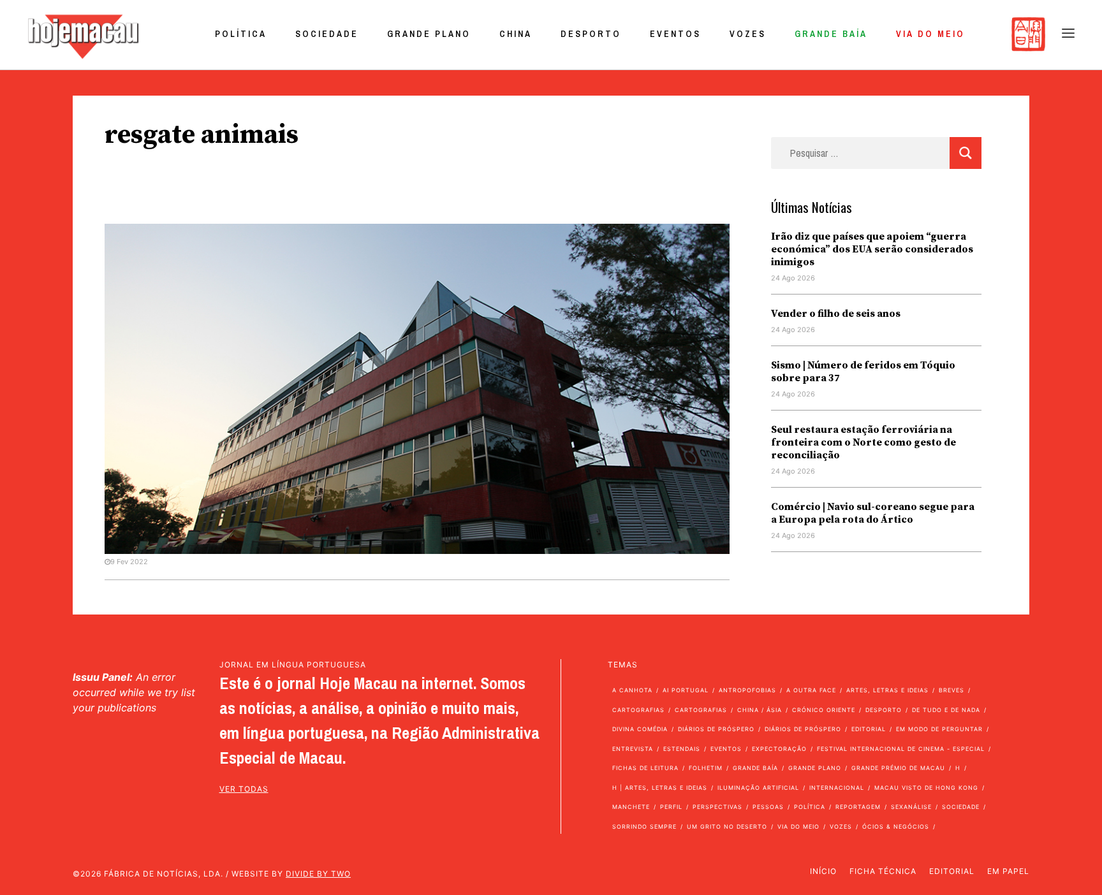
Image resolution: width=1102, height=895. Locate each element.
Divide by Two (318, 873)
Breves (951, 690)
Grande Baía (831, 34)
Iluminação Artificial (758, 787)
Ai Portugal (686, 690)
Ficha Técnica (882, 871)
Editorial (868, 728)
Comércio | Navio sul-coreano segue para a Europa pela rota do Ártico (872, 513)
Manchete (631, 806)
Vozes (748, 34)
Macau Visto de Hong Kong (926, 787)
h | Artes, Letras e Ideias (659, 787)
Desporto (591, 34)
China (515, 34)
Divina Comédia (640, 728)
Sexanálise (911, 806)
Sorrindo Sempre (644, 826)
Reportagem (858, 806)
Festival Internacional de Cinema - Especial (901, 748)
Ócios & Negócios (895, 826)
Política (241, 34)
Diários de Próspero (716, 728)
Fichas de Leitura (645, 767)
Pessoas (768, 806)
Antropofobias (747, 690)
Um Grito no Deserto (727, 826)
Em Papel (1008, 871)
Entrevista (632, 748)
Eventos (675, 34)
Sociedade (326, 34)
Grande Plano (429, 34)
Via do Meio (930, 34)
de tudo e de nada (946, 709)
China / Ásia (759, 709)
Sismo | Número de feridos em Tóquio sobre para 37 (863, 371)
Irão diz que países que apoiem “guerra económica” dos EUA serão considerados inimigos (872, 249)
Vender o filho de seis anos (835, 313)
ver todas (243, 789)
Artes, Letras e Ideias (887, 690)
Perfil (671, 806)
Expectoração (779, 748)
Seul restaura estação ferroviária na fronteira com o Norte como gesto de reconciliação (863, 442)
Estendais (681, 748)
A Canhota (632, 690)
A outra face (811, 690)
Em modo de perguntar (939, 728)
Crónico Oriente (823, 709)
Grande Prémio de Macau (898, 767)
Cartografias (638, 709)
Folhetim (706, 767)
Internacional (836, 787)
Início (823, 871)
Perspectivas (717, 806)
